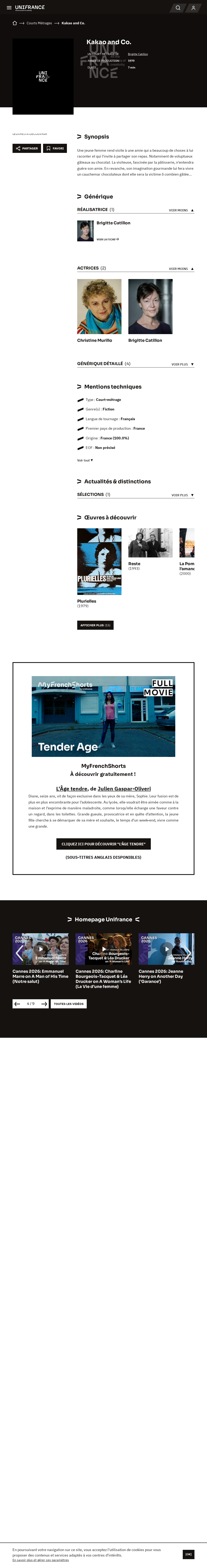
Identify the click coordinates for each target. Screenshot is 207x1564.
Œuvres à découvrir (30, 134)
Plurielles (86, 601)
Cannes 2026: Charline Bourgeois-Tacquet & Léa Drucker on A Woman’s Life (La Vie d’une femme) (40, 979)
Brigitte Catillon (138, 54)
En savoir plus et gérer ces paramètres (41, 1560)
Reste (134, 563)
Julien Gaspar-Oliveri (124, 788)
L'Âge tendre (71, 788)
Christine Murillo (94, 340)
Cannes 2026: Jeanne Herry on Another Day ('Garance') (98, 976)
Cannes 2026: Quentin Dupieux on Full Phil (162, 974)
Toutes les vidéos (68, 1004)
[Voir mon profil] (193, 8)
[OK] (189, 1554)
